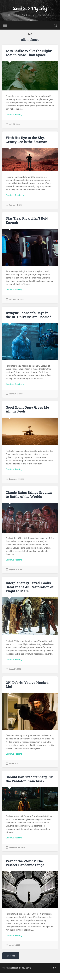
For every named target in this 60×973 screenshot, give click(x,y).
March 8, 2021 (14, 764)
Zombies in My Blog (30, 8)
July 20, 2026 (14, 124)
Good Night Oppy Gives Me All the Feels (27, 409)
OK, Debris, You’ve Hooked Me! (27, 684)
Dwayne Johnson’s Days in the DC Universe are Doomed (28, 315)
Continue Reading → (15, 114)
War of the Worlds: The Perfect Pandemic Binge (25, 863)
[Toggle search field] (55, 25)
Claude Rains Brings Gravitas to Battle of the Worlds (29, 494)
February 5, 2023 (15, 394)
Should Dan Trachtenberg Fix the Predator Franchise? (29, 779)
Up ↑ (55, 968)
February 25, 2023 (16, 299)
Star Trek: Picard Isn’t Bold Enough (27, 220)
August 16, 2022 (15, 569)
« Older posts (10, 956)
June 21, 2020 (14, 945)
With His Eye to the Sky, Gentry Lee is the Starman (26, 139)
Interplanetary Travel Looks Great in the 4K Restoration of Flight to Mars (29, 587)
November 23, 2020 (17, 847)
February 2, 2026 (15, 205)
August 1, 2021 (15, 669)
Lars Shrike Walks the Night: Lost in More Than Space (29, 53)
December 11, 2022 (16, 479)
